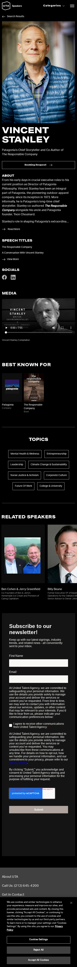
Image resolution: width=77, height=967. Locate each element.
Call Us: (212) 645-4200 (20, 886)
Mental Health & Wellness (25, 454)
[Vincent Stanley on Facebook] (4, 279)
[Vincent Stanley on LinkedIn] (13, 279)
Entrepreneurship (56, 454)
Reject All (38, 950)
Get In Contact (13, 895)
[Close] (71, 903)
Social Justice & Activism (24, 475)
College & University (51, 486)
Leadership (16, 464)
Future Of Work (23, 486)
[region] (38, 932)
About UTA (10, 877)
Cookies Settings (38, 940)
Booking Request (35, 165)
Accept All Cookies (38, 960)
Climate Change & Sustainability (49, 464)
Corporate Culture (56, 475)
